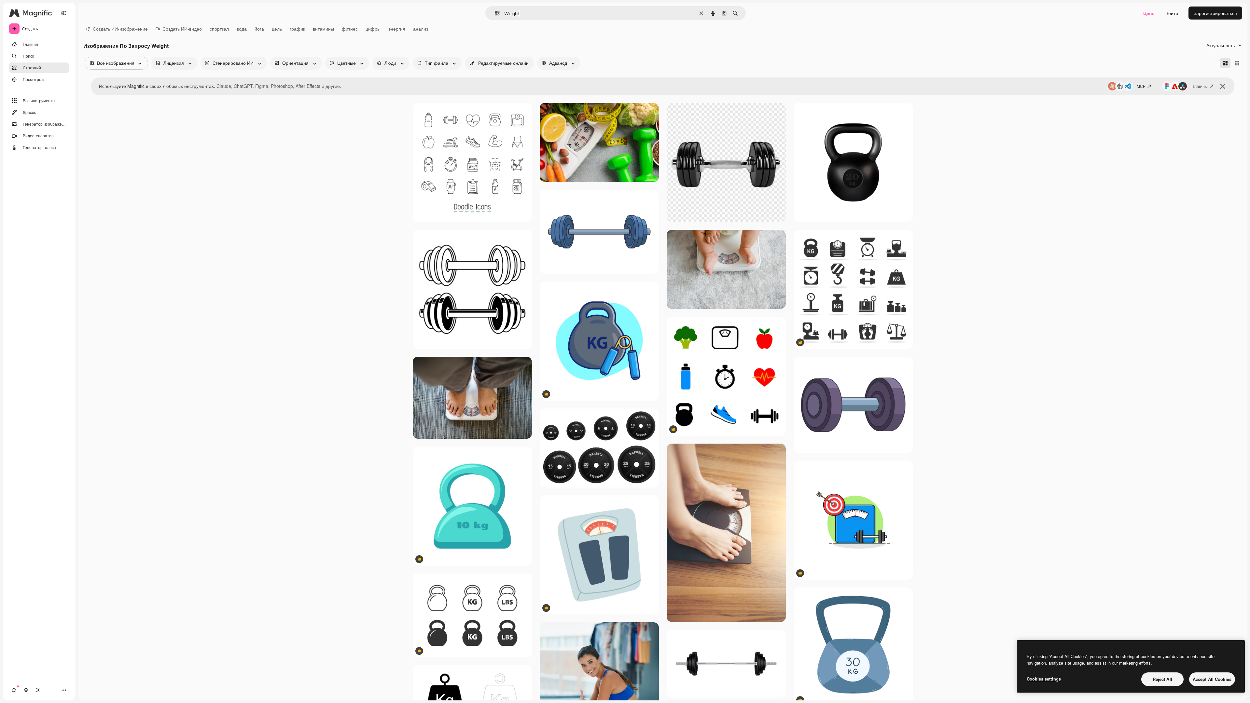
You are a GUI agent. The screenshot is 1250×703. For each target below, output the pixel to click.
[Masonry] (1225, 63)
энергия (396, 28)
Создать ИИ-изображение (120, 28)
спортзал (219, 28)
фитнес (350, 28)
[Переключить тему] (38, 690)
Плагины (1199, 86)
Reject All (1162, 679)
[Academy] (26, 690)
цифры (373, 28)
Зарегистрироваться (1215, 13)
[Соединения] (14, 690)
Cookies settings (1044, 679)
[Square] (1237, 63)
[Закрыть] (1223, 86)
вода (242, 28)
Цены (1149, 13)
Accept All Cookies (1212, 679)
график (297, 28)
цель (277, 28)
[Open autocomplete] (495, 13)
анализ (420, 28)
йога (259, 28)
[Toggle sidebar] (64, 13)
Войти (1171, 13)
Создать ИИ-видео (182, 28)
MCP (1141, 86)
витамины (323, 28)
